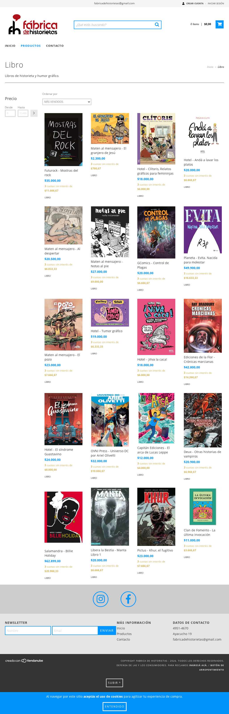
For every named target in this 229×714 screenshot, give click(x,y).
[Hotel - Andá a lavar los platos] (203, 134)
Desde (9, 107)
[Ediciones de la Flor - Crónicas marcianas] (203, 326)
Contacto (55, 46)
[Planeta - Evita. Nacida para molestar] (203, 229)
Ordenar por (49, 94)
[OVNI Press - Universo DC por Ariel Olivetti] (110, 420)
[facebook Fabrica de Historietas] (128, 599)
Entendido (114, 706)
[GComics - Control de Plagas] (156, 232)
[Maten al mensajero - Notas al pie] (110, 231)
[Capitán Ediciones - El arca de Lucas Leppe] (156, 418)
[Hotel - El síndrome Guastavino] (64, 419)
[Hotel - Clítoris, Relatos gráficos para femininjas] (156, 139)
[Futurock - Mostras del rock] (64, 139)
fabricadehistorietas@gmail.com (114, 3)
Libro (48, 197)
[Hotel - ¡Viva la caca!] (156, 327)
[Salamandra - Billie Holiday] (64, 517)
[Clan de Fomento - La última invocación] (203, 507)
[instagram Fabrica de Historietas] (100, 599)
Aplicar (34, 113)
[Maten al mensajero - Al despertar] (64, 225)
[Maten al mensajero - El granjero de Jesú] (110, 128)
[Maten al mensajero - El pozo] (64, 324)
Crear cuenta (195, 3)
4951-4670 (180, 628)
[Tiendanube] (24, 661)
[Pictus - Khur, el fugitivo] (156, 517)
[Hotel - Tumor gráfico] (110, 313)
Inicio (10, 46)
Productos (31, 46)
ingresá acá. (198, 665)
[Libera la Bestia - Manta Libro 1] (110, 517)
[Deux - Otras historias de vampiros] (203, 420)
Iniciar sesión (216, 3)
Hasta (21, 107)
